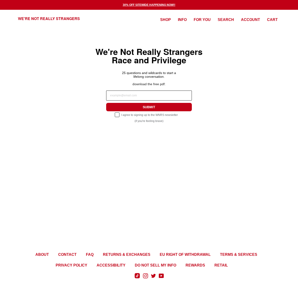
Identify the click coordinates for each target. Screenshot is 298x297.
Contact (67, 254)
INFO (182, 20)
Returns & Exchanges (126, 254)
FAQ (90, 254)
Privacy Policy (71, 265)
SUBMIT (149, 107)
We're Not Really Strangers (49, 18)
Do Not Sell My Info (155, 265)
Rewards (195, 265)
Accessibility (111, 265)
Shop (165, 20)
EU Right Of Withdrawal (185, 254)
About (42, 254)
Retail (221, 265)
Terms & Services (238, 254)
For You (202, 20)
